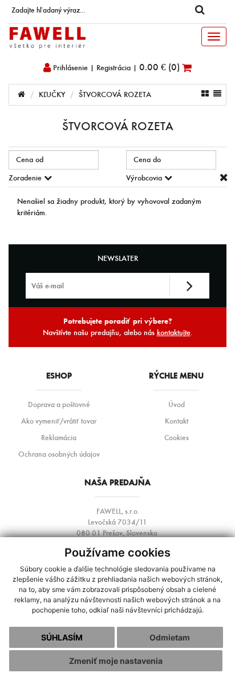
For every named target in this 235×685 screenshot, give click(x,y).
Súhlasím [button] (62, 637)
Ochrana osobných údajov (59, 453)
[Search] (199, 10)
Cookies (176, 437)
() (160, 66)
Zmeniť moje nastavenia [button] (116, 661)
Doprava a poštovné (59, 404)
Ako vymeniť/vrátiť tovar (58, 420)
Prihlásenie (69, 67)
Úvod (176, 404)
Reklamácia (58, 437)
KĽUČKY (52, 94)
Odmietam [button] (169, 637)
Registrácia (113, 67)
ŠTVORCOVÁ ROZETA (115, 94)
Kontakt (176, 420)
